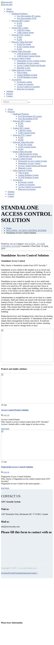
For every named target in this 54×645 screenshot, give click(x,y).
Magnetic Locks (23, 68)
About (9, 9)
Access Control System (21, 58)
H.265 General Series (26, 47)
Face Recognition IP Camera (28, 16)
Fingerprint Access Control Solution (17, 467)
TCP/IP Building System (27, 77)
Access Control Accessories (28, 87)
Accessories (16, 79)
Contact (9, 96)
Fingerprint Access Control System (31, 61)
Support (9, 94)
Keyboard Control (24, 82)
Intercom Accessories (25, 89)
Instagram (26, 573)
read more (5, 429)
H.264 (19, 25)
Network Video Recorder (22, 42)
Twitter (12, 573)
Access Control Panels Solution (15, 410)
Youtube (18, 573)
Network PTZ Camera (21, 35)
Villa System (22, 72)
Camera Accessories (25, 84)
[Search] (29, 102)
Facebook (5, 573)
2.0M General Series (25, 32)
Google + (34, 573)
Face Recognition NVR (26, 18)
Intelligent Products (20, 14)
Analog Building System (27, 75)
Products (10, 11)
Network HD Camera (20, 21)
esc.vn (6, 415)
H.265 (19, 23)
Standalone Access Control (28, 63)
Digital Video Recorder (21, 51)
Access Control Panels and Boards (31, 65)
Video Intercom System (21, 70)
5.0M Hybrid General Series (28, 56)
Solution (9, 91)
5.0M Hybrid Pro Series (27, 54)
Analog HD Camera (20, 28)
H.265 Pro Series (24, 44)
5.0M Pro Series (23, 30)
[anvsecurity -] (7, 2)
